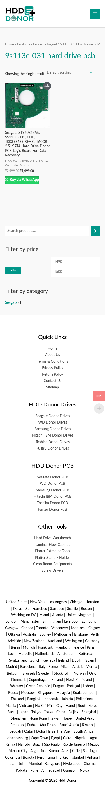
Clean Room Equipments (52, 564)
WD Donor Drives (52, 422)
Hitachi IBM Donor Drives (52, 435)
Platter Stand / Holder (52, 558)
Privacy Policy (52, 368)
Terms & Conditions (52, 361)
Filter (13, 270)
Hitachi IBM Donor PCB (52, 496)
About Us (52, 355)
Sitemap (52, 387)
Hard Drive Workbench (52, 538)
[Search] (95, 231)
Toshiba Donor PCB (52, 503)
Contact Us (52, 381)
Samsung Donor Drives (52, 429)
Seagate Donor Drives (52, 416)
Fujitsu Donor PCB (52, 509)
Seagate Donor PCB (52, 477)
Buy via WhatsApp (24, 180)
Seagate (11, 303)
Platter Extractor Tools (52, 551)
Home (9, 44)
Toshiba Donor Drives (53, 442)
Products (23, 44)
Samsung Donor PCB (52, 490)
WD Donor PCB (52, 483)
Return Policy (52, 374)
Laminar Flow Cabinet (52, 545)
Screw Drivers (52, 570)
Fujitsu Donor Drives (52, 448)
